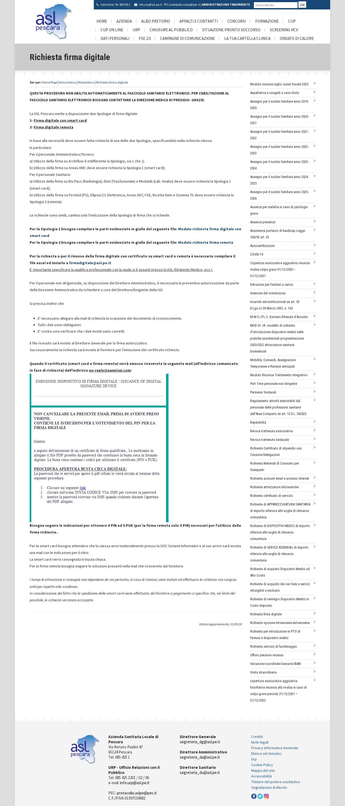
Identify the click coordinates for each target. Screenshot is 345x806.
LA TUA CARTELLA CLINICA (247, 38)
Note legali (259, 742)
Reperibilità (258, 422)
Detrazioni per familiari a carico (271, 284)
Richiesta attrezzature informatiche (274, 487)
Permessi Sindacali (263, 392)
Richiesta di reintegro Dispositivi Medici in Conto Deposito (279, 602)
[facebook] (254, 795)
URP (136, 29)
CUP (292, 21)
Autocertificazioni (262, 246)
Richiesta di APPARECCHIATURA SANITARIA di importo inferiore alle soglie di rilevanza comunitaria (280, 510)
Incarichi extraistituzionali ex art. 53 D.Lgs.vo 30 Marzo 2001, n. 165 (274, 305)
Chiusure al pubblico (171, 29)
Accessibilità (261, 776)
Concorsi (236, 21)
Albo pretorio (155, 21)
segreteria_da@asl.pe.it (200, 757)
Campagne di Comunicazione (187, 38)
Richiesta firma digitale (112, 82)
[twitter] (260, 795)
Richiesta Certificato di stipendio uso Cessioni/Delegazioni (276, 451)
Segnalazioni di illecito (269, 787)
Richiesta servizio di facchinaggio (273, 646)
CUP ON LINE (112, 29)
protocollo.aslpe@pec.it (185, 4)
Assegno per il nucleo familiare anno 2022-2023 (279, 150)
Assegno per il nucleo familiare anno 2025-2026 (279, 195)
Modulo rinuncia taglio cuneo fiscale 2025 (279, 84)
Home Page (49, 82)
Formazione (267, 21)
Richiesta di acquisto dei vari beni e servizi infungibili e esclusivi (280, 587)
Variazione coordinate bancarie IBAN (275, 664)
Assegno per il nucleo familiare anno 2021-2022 (279, 135)
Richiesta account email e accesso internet (279, 478)
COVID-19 (256, 254)
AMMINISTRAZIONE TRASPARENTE (226, 4)
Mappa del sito (263, 770)
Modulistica (86, 82)
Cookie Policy (262, 764)
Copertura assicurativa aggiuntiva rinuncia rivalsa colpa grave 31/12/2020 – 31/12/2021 (280, 269)
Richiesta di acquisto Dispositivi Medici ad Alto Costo (280, 572)
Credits (257, 736)
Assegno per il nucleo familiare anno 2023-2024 (279, 165)
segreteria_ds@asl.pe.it (200, 772)
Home (101, 21)
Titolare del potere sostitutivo (275, 781)
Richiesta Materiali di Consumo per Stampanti (274, 466)
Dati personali (115, 38)
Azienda (124, 21)
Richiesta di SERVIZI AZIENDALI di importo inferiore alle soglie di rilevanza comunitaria (279, 553)
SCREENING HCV (284, 29)
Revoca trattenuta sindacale (269, 440)
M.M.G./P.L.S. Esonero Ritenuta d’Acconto (279, 317)
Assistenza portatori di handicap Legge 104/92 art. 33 (277, 234)
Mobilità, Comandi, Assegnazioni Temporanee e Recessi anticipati (273, 363)
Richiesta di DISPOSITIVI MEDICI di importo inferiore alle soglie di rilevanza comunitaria (280, 532)
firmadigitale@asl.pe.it (90, 262)
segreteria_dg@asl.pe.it (200, 741)
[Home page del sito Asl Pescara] (54, 21)
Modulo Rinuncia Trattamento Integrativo (279, 375)
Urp (254, 759)
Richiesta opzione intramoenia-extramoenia (280, 623)
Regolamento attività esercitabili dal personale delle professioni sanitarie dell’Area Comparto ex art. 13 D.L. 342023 (278, 407)
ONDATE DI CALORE (297, 38)
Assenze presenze (262, 222)
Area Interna (67, 82)
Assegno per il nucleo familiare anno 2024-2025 (279, 180)
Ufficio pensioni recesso (267, 655)
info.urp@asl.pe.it (150, 4)
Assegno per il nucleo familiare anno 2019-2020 (279, 104)
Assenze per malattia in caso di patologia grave (279, 210)
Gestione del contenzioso (268, 293)
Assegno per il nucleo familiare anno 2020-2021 (279, 119)
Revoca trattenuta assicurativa (271, 431)
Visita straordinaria (263, 672)
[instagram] (266, 795)
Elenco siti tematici (266, 753)
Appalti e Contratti (199, 21)
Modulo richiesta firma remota (205, 242)
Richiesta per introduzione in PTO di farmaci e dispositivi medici (275, 634)
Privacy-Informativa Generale (274, 747)
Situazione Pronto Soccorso (231, 29)
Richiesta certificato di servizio (271, 496)
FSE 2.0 (145, 38)
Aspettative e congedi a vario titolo (274, 93)
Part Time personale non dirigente (273, 384)
